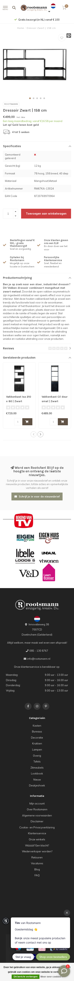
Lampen (37, 749)
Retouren (37, 857)
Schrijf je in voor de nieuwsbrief (39, 496)
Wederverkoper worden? (37, 851)
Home (20, 28)
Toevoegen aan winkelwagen (46, 213)
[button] (30, 98)
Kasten (37, 725)
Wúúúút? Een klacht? (37, 845)
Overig (37, 755)
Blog (37, 869)
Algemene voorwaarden (37, 815)
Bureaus (37, 731)
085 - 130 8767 (38, 650)
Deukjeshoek (37, 785)
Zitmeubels (37, 767)
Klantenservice (37, 833)
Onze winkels (37, 839)
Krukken (37, 743)
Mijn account (37, 803)
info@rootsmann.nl (38, 658)
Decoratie (37, 737)
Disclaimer (37, 821)
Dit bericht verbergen (25, 976)
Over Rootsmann (37, 809)
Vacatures (37, 863)
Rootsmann (11, 104)
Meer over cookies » (51, 976)
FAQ (37, 875)
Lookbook (37, 773)
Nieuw (37, 779)
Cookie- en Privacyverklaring (37, 827)
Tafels (37, 761)
